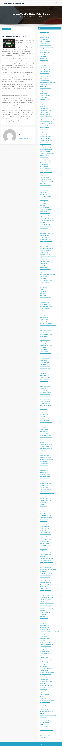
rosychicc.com (43, 293)
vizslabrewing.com (44, 198)
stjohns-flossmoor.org (45, 453)
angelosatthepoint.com (45, 489)
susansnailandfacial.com (45, 554)
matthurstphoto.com (45, 677)
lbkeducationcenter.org (45, 269)
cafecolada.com (43, 310)
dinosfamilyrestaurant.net (46, 145)
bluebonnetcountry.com (45, 95)
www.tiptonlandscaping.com (46, 606)
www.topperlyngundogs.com (46, 562)
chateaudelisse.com (44, 117)
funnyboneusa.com (44, 455)
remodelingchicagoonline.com (47, 603)
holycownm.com (44, 465)
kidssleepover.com (44, 65)
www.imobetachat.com (45, 539)
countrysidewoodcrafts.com (46, 75)
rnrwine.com (43, 707)
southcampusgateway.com (46, 116)
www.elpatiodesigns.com (46, 651)
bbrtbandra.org (43, 93)
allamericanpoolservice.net (46, 250)
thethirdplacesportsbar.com (46, 644)
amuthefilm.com (44, 356)
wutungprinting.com (44, 433)
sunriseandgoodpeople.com (46, 448)
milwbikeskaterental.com (46, 437)
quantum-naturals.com (45, 670)
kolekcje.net (42, 265)
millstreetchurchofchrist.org (46, 685)
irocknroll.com (43, 183)
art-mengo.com (43, 410)
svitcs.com (42, 504)
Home (21, 16)
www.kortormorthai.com (45, 575)
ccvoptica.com (43, 610)
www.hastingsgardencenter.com (47, 634)
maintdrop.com (43, 101)
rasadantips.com (43, 56)
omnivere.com (43, 54)
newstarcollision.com (45, 229)
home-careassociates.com (46, 280)
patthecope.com (43, 502)
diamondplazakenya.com (45, 664)
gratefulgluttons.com (45, 300)
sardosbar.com (43, 192)
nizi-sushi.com (43, 409)
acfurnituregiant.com (45, 50)
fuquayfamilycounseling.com (46, 711)
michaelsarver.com (44, 235)
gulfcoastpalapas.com (45, 522)
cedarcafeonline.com (45, 48)
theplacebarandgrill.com (45, 483)
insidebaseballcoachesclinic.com (47, 681)
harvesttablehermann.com (46, 149)
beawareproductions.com (46, 384)
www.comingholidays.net (46, 315)
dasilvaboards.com (44, 336)
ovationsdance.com (44, 261)
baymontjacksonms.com (45, 438)
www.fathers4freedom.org (46, 560)
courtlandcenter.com (45, 476)
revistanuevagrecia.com (45, 375)
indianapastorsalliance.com (46, 491)
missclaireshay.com (44, 32)
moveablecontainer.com (45, 130)
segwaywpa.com (43, 521)
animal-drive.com (44, 511)
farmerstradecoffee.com (45, 534)
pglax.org (42, 442)
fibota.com (42, 655)
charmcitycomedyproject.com (47, 383)
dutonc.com (42, 416)
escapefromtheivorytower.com (47, 160)
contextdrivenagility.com (45, 386)
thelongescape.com (44, 418)
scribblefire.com (43, 276)
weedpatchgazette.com (45, 203)
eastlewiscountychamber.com (47, 330)
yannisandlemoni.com (45, 201)
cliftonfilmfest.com (44, 173)
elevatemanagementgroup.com (47, 700)
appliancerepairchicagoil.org (46, 76)
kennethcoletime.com (45, 399)
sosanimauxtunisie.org (45, 104)
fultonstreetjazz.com (45, 127)
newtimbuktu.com (44, 58)
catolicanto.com (43, 267)
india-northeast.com (44, 164)
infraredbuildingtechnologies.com (48, 147)
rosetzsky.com (43, 371)
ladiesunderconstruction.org (46, 140)
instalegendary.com (44, 80)
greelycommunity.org (45, 368)
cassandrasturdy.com (45, 304)
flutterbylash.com (44, 692)
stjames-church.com (45, 377)
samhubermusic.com (45, 735)
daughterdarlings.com (45, 41)
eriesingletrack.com (44, 207)
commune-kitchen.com (45, 354)
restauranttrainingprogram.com (47, 248)
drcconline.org (43, 481)
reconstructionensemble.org (46, 459)
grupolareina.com (44, 132)
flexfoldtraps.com (44, 571)
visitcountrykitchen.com (45, 425)
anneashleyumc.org (44, 578)
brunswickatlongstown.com (46, 403)
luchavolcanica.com (44, 463)
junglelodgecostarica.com (46, 422)
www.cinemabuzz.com (45, 621)
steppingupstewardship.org (46, 608)
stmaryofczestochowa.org (46, 392)
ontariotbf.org (43, 78)
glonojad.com (43, 373)
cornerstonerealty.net (45, 629)
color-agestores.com (45, 287)
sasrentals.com (43, 231)
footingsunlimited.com (45, 584)
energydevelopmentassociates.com (48, 153)
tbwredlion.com (43, 666)
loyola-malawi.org (44, 291)
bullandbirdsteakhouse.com (46, 595)
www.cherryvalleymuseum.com (47, 134)
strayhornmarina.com (45, 340)
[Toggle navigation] (56, 3)
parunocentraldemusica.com (46, 659)
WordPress (27, 744)
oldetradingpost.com (45, 138)
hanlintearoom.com (44, 694)
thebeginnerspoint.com (45, 313)
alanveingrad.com (44, 429)
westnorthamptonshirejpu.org (47, 123)
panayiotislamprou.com (45, 114)
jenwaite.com (43, 698)
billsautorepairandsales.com (46, 668)
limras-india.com (44, 34)
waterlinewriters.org (44, 526)
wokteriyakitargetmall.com (46, 241)
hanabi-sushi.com (44, 616)
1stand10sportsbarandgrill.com (47, 220)
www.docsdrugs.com (45, 588)
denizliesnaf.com (44, 498)
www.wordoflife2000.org (45, 185)
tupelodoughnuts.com (45, 213)
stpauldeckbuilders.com (45, 582)
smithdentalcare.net (44, 732)
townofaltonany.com (45, 440)
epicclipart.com (43, 97)
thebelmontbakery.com (45, 71)
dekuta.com (42, 619)
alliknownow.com (44, 328)
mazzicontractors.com (45, 642)
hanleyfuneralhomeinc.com (46, 216)
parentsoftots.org (44, 530)
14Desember (7, 33)
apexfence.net (43, 737)
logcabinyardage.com (45, 536)
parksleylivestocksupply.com (46, 284)
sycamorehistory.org (44, 627)
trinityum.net (43, 640)
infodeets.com (43, 43)
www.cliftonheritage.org (45, 599)
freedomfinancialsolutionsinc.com (48, 569)
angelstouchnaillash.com (45, 224)
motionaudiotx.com (44, 722)
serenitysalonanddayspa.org (46, 47)
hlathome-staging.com (45, 239)
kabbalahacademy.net (45, 226)
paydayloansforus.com (45, 69)
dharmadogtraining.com (45, 720)
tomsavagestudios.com (45, 254)
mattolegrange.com (44, 420)
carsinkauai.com (43, 683)
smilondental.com (44, 228)
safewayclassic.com (44, 73)
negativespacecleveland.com (46, 444)
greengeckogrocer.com (45, 237)
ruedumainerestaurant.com (46, 369)
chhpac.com (42, 718)
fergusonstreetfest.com (45, 674)
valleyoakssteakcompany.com (47, 493)
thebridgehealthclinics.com (46, 524)
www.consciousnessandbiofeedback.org (49, 631)
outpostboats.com (44, 295)
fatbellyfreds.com (44, 649)
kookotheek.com (44, 112)
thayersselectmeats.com (46, 517)
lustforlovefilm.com (44, 358)
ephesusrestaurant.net (45, 646)
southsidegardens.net (45, 638)
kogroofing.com (43, 106)
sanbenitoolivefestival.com (46, 306)
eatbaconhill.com (44, 61)
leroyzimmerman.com (45, 702)
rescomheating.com (44, 726)
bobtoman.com (43, 103)
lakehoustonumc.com (45, 545)
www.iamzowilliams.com (45, 633)
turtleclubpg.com (44, 468)
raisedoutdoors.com (44, 177)
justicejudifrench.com (45, 394)
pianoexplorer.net (44, 636)
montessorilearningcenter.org (47, 672)
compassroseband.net (14, 3)
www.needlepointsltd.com (46, 593)
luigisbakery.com (43, 614)
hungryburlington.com (45, 401)
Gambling (14, 33)
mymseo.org (43, 717)
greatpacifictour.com (45, 470)
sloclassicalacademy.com (46, 334)
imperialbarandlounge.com (46, 175)
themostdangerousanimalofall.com (48, 325)
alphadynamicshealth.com (46, 690)
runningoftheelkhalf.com (45, 564)
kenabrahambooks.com (45, 353)
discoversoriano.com (44, 312)
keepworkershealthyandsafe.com (48, 82)
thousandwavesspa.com (45, 474)
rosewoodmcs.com (44, 625)
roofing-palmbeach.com (45, 166)
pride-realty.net (43, 689)
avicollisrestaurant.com (45, 479)
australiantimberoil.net (45, 144)
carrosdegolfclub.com (45, 151)
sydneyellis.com (43, 244)
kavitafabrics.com (44, 461)
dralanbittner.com (44, 200)
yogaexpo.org (43, 278)
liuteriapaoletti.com (44, 446)
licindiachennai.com (44, 39)
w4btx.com (42, 222)
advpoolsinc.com (44, 487)
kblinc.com (42, 205)
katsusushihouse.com (45, 366)
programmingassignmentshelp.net (48, 63)
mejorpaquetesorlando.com (46, 218)
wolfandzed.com (44, 618)
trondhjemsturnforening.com (47, 662)
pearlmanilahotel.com (45, 99)
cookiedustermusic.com (45, 457)
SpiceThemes (43, 744)
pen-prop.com (43, 556)
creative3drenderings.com (46, 532)
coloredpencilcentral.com (46, 172)
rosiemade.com (43, 211)
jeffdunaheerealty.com (45, 565)
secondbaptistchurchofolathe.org (48, 715)
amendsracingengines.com (46, 573)
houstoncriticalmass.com (46, 323)
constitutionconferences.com (47, 500)
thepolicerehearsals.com (45, 326)
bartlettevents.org (44, 129)
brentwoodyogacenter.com (46, 605)
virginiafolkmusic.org (44, 259)
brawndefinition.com (45, 343)
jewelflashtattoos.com (45, 89)
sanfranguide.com (44, 317)
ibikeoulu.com (43, 388)
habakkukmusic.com (44, 547)
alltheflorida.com (44, 679)
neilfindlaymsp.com (44, 478)
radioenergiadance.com (45, 110)
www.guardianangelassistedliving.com (49, 661)
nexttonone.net (43, 549)
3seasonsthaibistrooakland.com (47, 274)
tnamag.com (43, 513)
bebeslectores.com (44, 142)
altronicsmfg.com (44, 60)
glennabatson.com (44, 338)
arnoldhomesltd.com (45, 170)
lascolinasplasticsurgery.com (46, 597)
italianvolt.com (43, 194)
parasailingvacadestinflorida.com (47, 687)
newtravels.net (43, 67)
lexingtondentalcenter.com (46, 243)
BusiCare (37, 744)
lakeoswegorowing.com (45, 709)
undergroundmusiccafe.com (46, 733)
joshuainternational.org (45, 552)
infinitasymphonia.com (45, 362)
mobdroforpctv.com (44, 302)
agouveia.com (43, 713)
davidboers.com (43, 537)
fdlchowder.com (43, 592)
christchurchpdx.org (44, 351)
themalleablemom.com (45, 397)
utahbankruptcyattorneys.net (47, 181)
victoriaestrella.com (44, 472)
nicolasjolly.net (43, 360)
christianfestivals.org (45, 424)
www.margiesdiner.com (45, 590)
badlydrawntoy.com (44, 543)
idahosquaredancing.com (45, 187)
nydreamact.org (43, 86)
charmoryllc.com (44, 319)
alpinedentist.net (44, 108)
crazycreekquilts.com (45, 347)
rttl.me (41, 724)
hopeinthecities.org (44, 298)
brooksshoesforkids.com (45, 515)
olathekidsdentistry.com (45, 215)
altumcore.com (43, 509)
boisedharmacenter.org (45, 285)
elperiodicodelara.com (45, 35)
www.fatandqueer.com (45, 577)
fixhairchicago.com (44, 496)
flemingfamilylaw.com (45, 705)
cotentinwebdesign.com (45, 136)
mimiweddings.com (44, 728)
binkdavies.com (43, 349)
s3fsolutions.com (44, 157)
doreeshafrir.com (44, 381)
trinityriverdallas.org (44, 270)
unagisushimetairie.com (45, 88)
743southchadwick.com (45, 162)
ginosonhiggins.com (44, 431)
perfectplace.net (44, 272)
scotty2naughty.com (44, 379)
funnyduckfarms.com (45, 696)
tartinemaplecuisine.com (46, 405)
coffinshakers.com (44, 390)
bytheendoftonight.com (45, 297)
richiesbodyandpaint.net (45, 37)
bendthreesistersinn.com (46, 452)
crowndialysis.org (44, 246)
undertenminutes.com (45, 52)
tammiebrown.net (44, 414)
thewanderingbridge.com (45, 396)
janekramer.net (43, 407)
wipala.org (42, 289)
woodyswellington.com (45, 647)
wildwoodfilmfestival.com (46, 121)
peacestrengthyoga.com (45, 567)
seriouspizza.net (43, 506)
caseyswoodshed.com (45, 494)
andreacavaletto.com (45, 282)
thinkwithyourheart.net (45, 179)
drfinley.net (42, 703)
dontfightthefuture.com (45, 168)
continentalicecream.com (46, 345)
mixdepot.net (43, 623)
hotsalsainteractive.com (45, 45)
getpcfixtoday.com (44, 91)
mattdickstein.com (44, 541)
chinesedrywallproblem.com (46, 450)
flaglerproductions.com (45, 341)
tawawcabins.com (44, 188)
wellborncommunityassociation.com (48, 119)
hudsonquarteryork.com (45, 653)
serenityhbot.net (44, 550)
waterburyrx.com (44, 485)
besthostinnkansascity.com (46, 730)
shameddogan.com (44, 528)
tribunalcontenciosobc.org (46, 332)
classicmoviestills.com (45, 308)
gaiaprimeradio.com (44, 412)
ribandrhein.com (43, 263)
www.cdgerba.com (44, 657)
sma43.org (42, 601)
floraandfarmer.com (44, 155)
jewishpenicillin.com (44, 252)
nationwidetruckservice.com (46, 466)
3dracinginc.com (43, 321)
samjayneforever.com (45, 675)
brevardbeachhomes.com (46, 158)
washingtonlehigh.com (45, 612)
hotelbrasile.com (44, 125)
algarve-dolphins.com (45, 427)
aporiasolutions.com (44, 519)
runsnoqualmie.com (44, 586)
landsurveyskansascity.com (46, 580)
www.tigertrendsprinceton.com (47, 558)
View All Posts (22, 138)
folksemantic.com (44, 190)
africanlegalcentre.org (45, 364)
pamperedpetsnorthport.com (47, 209)
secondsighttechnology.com (46, 233)
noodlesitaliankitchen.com (46, 84)
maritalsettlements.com (45, 435)
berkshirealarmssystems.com (47, 196)
